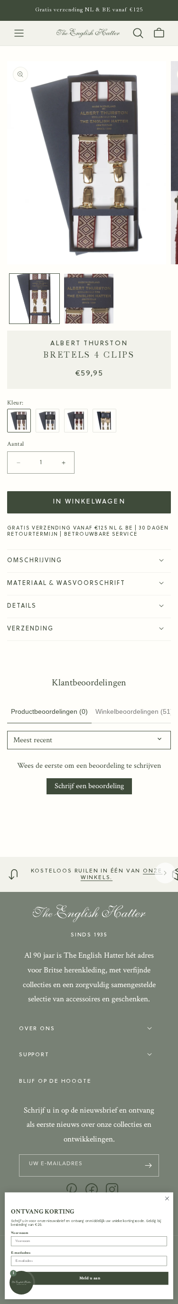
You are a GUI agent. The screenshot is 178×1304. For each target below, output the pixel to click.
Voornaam (19, 1233)
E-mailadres (21, 1253)
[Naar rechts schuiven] (165, 873)
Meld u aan (90, 1278)
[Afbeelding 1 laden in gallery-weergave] (34, 299)
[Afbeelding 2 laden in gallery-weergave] (89, 299)
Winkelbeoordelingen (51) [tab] (134, 711)
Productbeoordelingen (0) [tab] (49, 711)
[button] (19, 33)
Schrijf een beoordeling (89, 786)
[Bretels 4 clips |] (21, 420)
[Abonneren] (148, 1165)
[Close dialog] (167, 1198)
